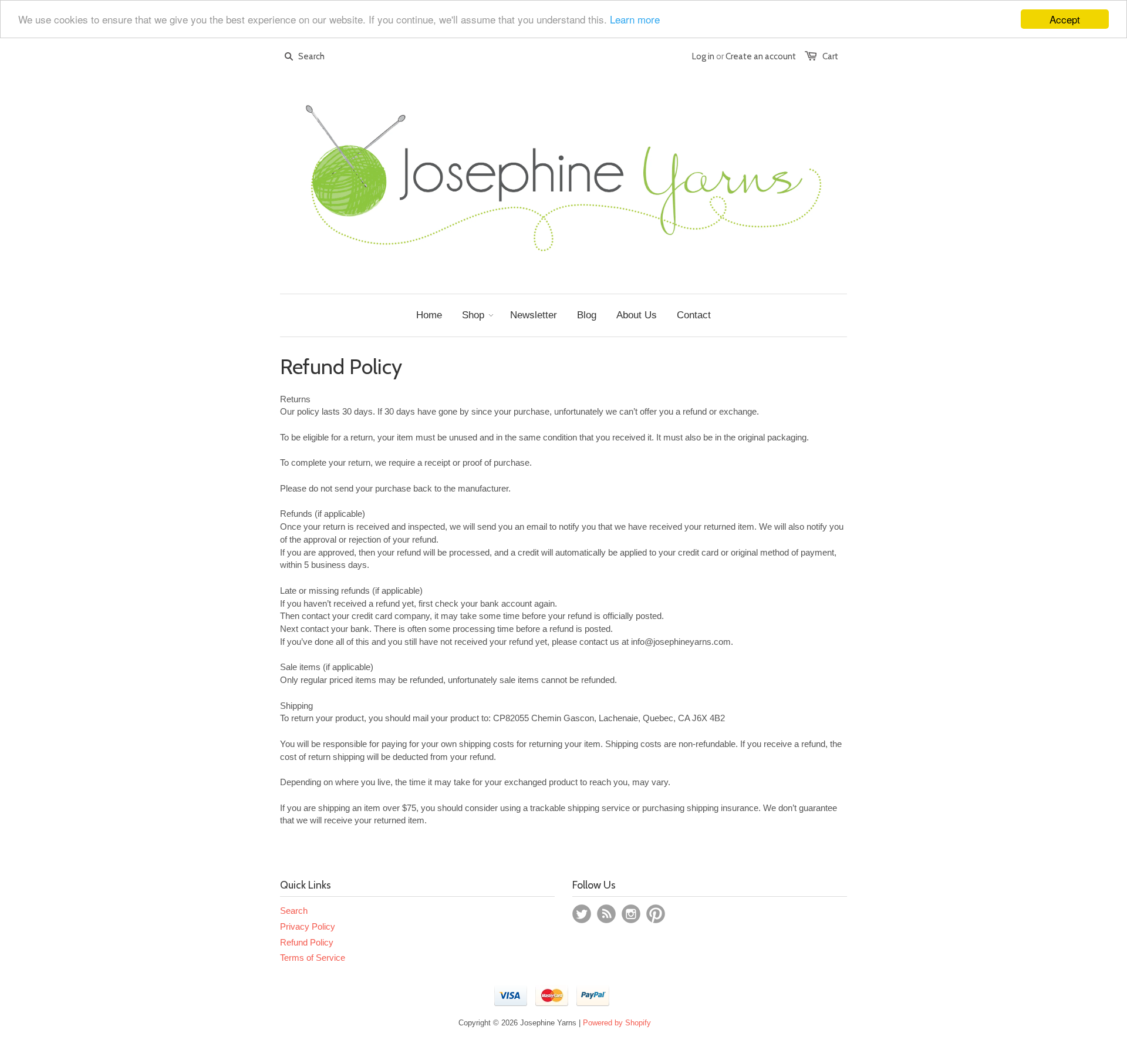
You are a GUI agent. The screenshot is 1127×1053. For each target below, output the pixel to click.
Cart (830, 56)
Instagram (631, 913)
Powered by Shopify (617, 1022)
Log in (703, 56)
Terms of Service (312, 958)
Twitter (581, 913)
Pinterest (655, 913)
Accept (1065, 19)
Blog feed (606, 913)
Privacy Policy (307, 926)
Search (294, 911)
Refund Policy (306, 942)
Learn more (635, 19)
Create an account (761, 56)
